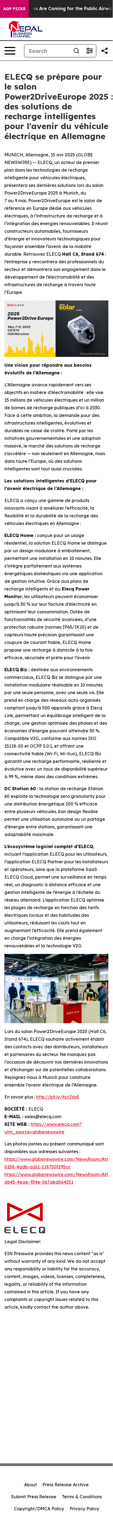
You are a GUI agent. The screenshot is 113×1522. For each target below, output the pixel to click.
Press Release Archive (65, 1484)
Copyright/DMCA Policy (39, 1508)
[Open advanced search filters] (89, 50)
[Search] (76, 50)
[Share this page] (104, 50)
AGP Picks (14, 8)
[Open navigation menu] (9, 50)
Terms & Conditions (82, 1496)
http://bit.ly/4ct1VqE (57, 1097)
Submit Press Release (33, 1496)
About (30, 1484)
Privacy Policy (84, 1508)
